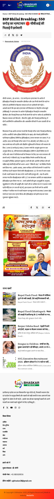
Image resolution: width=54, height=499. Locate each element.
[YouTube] (11, 408)
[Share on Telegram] (21, 35)
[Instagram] (15, 408)
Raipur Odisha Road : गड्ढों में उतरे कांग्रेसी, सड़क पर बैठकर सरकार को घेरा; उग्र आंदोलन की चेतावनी (33, 328)
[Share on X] (13, 35)
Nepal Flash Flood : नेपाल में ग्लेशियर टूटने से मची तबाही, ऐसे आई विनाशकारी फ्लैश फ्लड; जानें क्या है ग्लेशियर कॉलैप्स (34, 297)
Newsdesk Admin (12, 41)
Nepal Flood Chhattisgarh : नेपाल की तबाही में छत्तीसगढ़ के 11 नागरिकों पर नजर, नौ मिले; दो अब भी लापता (34, 313)
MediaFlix (30, 495)
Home (5, 14)
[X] (7, 408)
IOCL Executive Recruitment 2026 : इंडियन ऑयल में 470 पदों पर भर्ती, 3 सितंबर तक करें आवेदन (34, 361)
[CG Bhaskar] (27, 5)
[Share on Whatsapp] (17, 35)
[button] (5, 5)
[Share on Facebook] (9, 35)
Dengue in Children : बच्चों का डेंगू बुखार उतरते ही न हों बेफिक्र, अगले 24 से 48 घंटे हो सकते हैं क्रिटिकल (34, 346)
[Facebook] (4, 408)
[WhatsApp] (19, 408)
